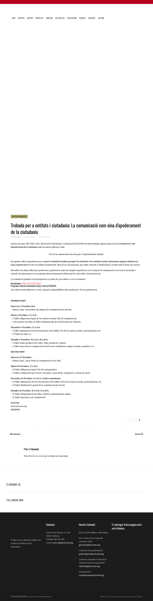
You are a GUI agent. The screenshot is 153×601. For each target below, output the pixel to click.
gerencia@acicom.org (89, 545)
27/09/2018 (15, 237)
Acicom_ (31, 237)
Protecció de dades (118, 597)
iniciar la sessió (37, 456)
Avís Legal (105, 597)
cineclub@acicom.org (89, 566)
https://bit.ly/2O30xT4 (46, 285)
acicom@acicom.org (63, 543)
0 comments (44, 237)
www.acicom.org (19, 406)
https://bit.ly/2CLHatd (31, 283)
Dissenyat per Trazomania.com (39, 597)
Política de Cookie (135, 597)
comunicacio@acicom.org (91, 575)
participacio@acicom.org (91, 554)
